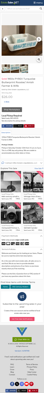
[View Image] (6, 68)
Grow (12, 369)
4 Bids (6, 102)
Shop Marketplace (12, 110)
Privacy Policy (32, 367)
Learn (12, 367)
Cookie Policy (32, 375)
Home (5, 287)
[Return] (3, 9)
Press (32, 369)
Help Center (31, 372)
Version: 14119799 (22, 351)
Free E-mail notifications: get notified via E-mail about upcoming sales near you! (22, 358)
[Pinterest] (31, 384)
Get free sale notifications (22, 319)
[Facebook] (12, 384)
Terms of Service (32, 364)
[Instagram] (22, 384)
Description (5, 133)
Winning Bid (7, 93)
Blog (12, 372)
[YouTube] (26, 384)
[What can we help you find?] (40, 9)
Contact (12, 375)
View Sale (38, 168)
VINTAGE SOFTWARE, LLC (27, 344)
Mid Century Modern (20, 287)
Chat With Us (23, 339)
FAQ (12, 364)
